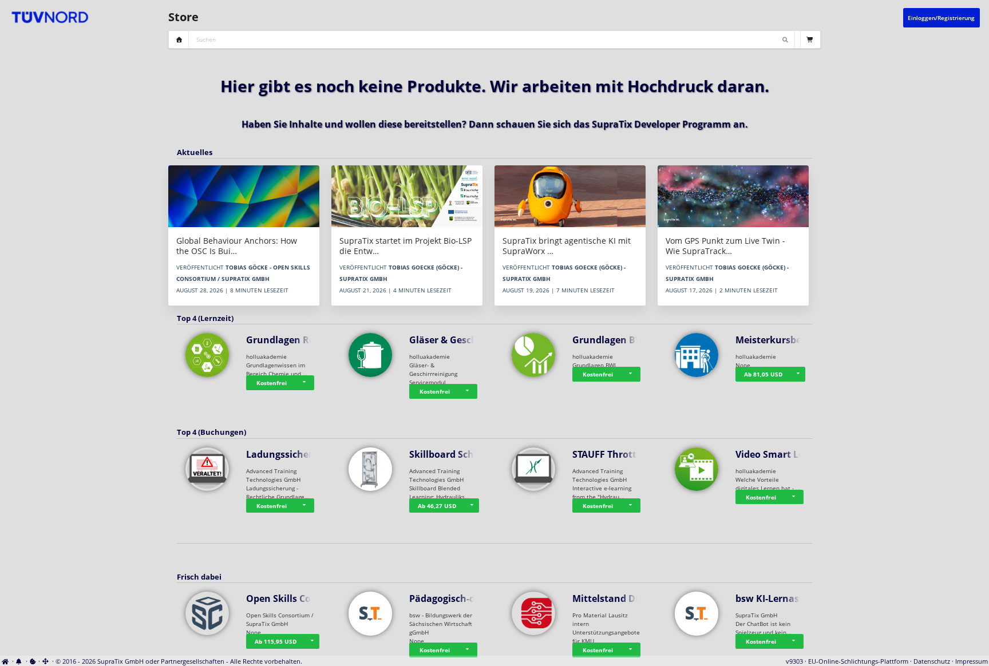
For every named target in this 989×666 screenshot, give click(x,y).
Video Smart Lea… (776, 454)
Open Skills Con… (285, 598)
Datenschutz (931, 661)
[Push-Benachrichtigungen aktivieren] (19, 661)
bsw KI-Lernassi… (774, 598)
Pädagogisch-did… (450, 598)
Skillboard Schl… (447, 454)
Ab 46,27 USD (437, 506)
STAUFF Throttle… (612, 454)
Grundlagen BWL (610, 340)
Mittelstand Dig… (611, 598)
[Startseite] (6, 661)
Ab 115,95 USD (275, 641)
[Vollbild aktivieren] (46, 661)
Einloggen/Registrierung (941, 18)
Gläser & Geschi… (448, 340)
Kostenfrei (271, 383)
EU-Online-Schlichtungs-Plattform (858, 661)
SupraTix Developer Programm (661, 124)
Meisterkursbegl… (776, 340)
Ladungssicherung (288, 454)
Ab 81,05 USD (763, 374)
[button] (305, 382)
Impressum (971, 661)
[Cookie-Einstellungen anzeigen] (33, 661)
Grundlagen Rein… (288, 340)
